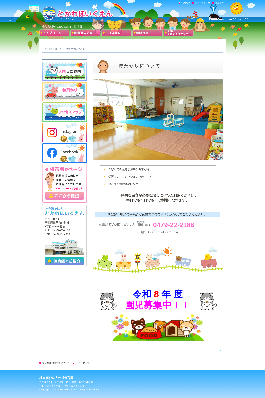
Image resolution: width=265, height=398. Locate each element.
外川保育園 (51, 48)
